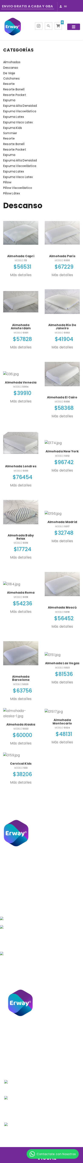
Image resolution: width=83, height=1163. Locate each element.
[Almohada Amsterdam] (20, 301)
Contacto (44, 903)
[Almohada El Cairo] (62, 374)
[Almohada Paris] (62, 232)
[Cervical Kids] (20, 755)
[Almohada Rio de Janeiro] (62, 301)
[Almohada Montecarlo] (62, 711)
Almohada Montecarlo (62, 721)
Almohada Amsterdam (21, 326)
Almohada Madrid (62, 522)
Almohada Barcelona (21, 678)
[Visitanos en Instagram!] (38, 26)
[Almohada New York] (62, 443)
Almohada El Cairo (62, 397)
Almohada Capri (20, 256)
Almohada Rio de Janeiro (62, 326)
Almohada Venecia (20, 382)
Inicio (45, 887)
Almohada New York (62, 451)
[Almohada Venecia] (20, 374)
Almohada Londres (20, 466)
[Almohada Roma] (20, 584)
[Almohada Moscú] (62, 584)
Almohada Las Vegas (62, 663)
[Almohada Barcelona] (20, 653)
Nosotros (45, 898)
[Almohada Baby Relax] (20, 512)
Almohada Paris (62, 256)
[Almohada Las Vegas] (62, 654)
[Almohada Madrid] (62, 513)
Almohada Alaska (20, 724)
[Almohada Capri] (20, 232)
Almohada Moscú (62, 607)
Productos (45, 892)
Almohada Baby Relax (21, 537)
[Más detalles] (20, 280)
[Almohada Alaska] (20, 713)
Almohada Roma (20, 592)
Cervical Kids (21, 763)
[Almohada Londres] (20, 442)
